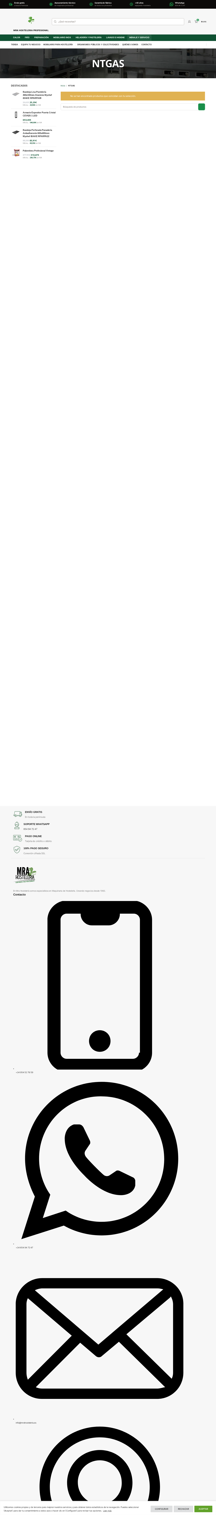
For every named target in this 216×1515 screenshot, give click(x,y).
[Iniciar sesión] (189, 22)
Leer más (107, 1510)
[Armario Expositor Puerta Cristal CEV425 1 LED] (16, 117)
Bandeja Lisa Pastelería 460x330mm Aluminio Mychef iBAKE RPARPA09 (37, 95)
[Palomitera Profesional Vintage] (16, 154)
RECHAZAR (183, 1509)
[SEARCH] (201, 106)
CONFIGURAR (161, 1509)
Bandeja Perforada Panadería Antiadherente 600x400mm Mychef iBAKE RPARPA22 (37, 133)
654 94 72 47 (30, 829)
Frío (27, 37)
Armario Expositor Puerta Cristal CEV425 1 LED (39, 114)
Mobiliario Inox (62, 37)
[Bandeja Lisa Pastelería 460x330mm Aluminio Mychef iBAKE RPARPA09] (16, 98)
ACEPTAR (203, 1509)
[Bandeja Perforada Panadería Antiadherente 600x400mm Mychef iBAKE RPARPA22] (16, 136)
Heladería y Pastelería (89, 37)
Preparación (41, 37)
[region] (108, 1508)
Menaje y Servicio (139, 37)
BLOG (203, 21)
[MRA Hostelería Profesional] (31, 21)
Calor (16, 37)
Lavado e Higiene (115, 37)
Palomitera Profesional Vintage (38, 150)
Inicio (63, 85)
